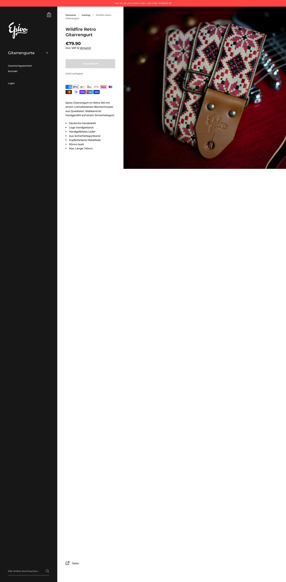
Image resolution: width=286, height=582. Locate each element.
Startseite (71, 15)
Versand (85, 48)
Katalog (86, 15)
